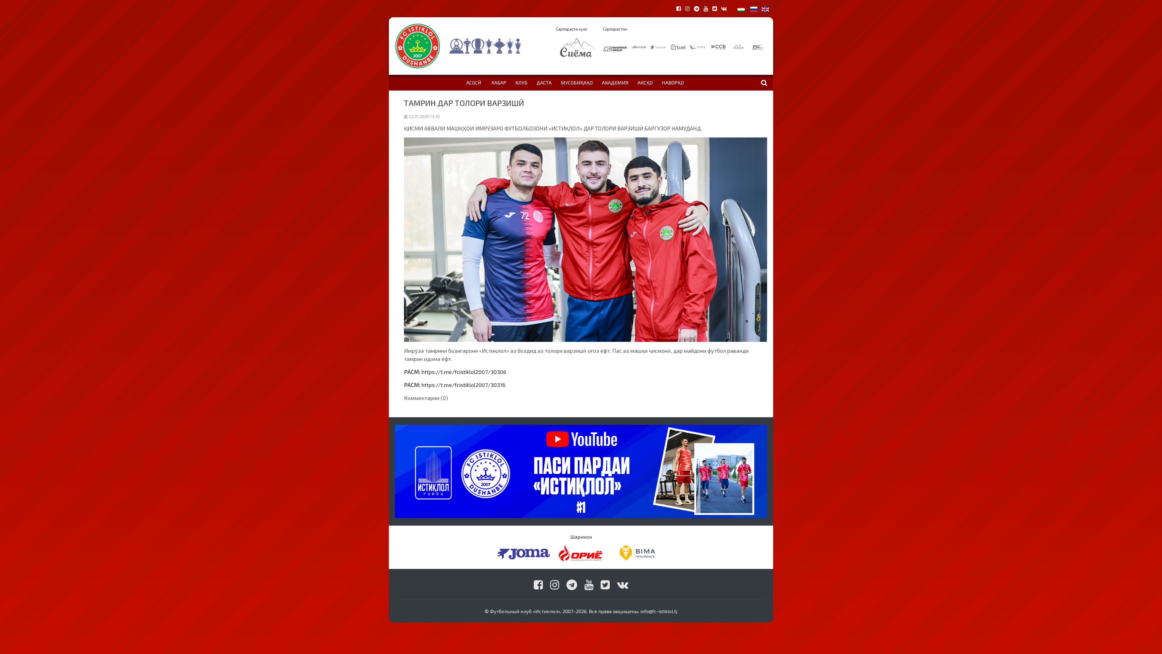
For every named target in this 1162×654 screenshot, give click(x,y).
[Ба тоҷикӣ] (741, 9)
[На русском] (753, 9)
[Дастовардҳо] (497, 46)
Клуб (521, 82)
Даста (544, 82)
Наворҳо (673, 82)
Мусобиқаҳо (577, 82)
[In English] (765, 9)
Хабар (498, 82)
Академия (615, 82)
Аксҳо (645, 82)
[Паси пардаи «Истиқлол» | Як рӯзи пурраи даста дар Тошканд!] (581, 471)
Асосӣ (473, 82)
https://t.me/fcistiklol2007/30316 (463, 385)
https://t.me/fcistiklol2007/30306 (464, 371)
